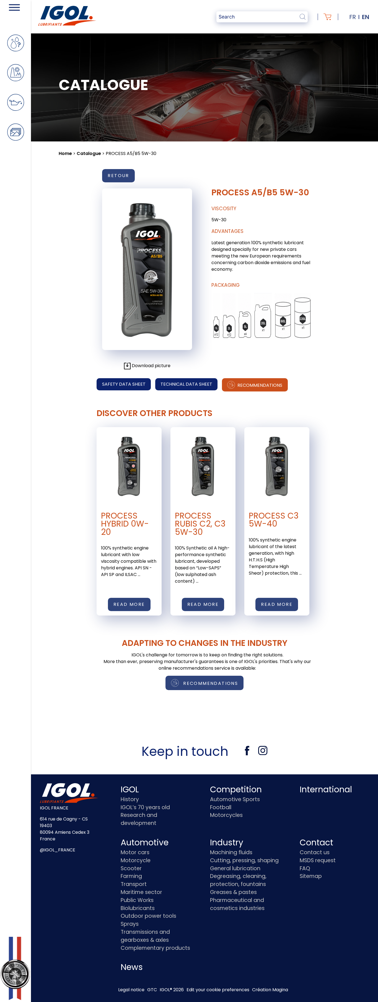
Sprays (130, 924)
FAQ (305, 868)
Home (65, 153)
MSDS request (318, 860)
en (365, 17)
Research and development (139, 819)
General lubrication (235, 868)
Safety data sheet (124, 384)
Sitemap (311, 876)
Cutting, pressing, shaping (244, 860)
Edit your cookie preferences (218, 990)
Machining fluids (231, 852)
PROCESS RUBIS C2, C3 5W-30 (200, 524)
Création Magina (270, 990)
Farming (131, 876)
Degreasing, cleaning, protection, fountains (238, 880)
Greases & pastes (233, 892)
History (130, 799)
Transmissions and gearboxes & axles (145, 936)
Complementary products (155, 948)
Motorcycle (136, 860)
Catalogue (89, 153)
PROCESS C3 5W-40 (274, 520)
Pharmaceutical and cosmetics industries (237, 904)
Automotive (145, 842)
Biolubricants (138, 908)
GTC (152, 990)
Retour (118, 175)
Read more (129, 604)
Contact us (315, 852)
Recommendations (259, 385)
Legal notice (131, 990)
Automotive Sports (235, 799)
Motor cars (135, 852)
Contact (316, 842)
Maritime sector (141, 892)
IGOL (130, 789)
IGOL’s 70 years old (145, 807)
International (326, 789)
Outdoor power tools (148, 916)
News (132, 967)
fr (352, 17)
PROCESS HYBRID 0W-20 (125, 524)
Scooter (131, 868)
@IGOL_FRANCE (57, 850)
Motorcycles (226, 815)
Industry (226, 842)
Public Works (137, 900)
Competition (236, 789)
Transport (134, 884)
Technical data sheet (186, 384)
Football (220, 807)
